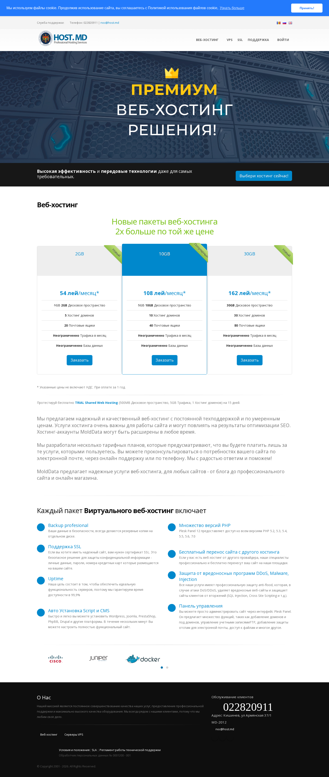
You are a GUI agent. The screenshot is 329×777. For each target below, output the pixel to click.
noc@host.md (109, 23)
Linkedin (230, 737)
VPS (230, 40)
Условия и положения (74, 750)
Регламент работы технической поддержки (130, 750)
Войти (282, 40)
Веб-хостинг (48, 734)
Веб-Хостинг (207, 40)
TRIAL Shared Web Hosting (96, 402)
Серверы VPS (73, 734)
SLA (94, 750)
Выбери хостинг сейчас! (263, 175)
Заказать (79, 360)
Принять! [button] (307, 8)
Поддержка (258, 40)
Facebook (215, 737)
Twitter (222, 737)
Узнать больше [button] (232, 8)
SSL (240, 40)
